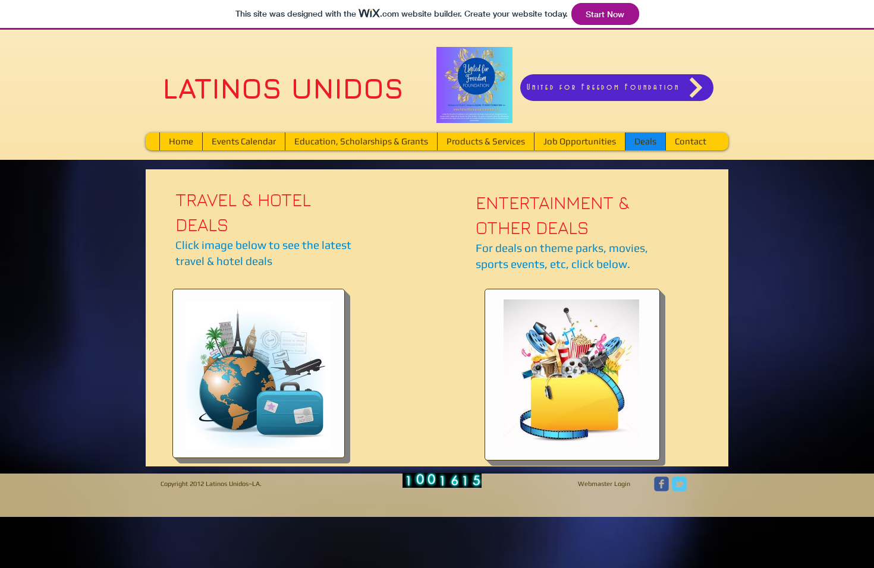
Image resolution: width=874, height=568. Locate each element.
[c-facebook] (661, 484)
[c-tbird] (679, 484)
